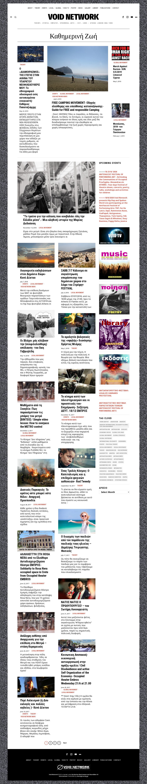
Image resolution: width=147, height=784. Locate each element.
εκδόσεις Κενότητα (114, 477)
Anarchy (122, 421)
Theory (22, 65)
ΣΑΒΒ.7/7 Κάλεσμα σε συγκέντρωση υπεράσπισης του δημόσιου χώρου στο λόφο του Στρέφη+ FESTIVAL (74, 279)
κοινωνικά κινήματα (106, 480)
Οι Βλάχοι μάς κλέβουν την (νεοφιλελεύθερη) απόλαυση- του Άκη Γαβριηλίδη (34, 346)
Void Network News (59, 96)
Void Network (53, 774)
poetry (102, 444)
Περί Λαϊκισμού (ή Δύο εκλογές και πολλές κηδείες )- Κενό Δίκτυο (34, 704)
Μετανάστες (118, 468)
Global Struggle (119, 435)
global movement (106, 435)
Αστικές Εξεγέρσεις (106, 459)
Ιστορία (121, 462)
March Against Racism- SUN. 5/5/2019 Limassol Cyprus (120, 72)
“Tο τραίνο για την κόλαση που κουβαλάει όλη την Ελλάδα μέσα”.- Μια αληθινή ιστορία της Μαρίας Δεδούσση (53, 220)
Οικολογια (103, 471)
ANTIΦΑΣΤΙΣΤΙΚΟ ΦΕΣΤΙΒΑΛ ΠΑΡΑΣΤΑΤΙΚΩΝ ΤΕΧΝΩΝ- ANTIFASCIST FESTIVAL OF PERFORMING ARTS (112, 407)
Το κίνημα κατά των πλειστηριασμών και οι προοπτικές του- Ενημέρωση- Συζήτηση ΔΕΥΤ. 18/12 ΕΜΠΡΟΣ (75, 404)
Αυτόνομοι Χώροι (105, 462)
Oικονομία (122, 441)
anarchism (114, 421)
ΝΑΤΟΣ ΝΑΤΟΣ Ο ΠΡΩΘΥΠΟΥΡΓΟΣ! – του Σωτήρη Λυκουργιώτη (75, 605)
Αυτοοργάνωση (118, 459)
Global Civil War (118, 432)
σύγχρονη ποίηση (121, 480)
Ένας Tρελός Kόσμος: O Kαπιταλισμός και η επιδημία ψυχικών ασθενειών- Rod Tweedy (75, 476)
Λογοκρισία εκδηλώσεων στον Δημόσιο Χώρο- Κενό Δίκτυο (35, 274)
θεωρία (125, 477)
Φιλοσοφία (103, 477)
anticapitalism (105, 429)
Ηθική (115, 462)
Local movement (82, 94)
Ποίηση (119, 471)
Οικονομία (111, 471)
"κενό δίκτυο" (104, 421)
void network (122, 450)
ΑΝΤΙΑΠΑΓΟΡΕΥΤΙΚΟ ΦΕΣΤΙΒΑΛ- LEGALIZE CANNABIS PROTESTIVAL (114, 393)
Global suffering (106, 438)
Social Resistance (120, 447)
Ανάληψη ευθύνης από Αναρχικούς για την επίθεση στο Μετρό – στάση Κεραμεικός (33, 641)
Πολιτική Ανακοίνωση (107, 474)
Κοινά (114, 465)
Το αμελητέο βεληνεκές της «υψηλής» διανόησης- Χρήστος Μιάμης (77, 340)
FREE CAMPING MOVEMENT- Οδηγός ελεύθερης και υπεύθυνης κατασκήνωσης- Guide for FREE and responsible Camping (77, 106)
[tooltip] (123, 17)
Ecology (124, 429)
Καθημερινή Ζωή (105, 465)
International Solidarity (108, 441)
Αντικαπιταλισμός (106, 456)
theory (102, 450)
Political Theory (111, 444)
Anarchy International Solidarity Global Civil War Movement (114, 425)
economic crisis (105, 432)
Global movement (67, 94)
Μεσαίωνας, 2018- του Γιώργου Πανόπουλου (119, 128)
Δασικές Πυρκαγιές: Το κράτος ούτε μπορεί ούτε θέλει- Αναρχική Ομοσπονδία (35, 495)
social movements (106, 447)
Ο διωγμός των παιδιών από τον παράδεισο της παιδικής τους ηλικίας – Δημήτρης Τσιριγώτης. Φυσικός (76, 544)
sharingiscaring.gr (82, 776)
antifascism (116, 429)
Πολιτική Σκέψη (121, 474)
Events (55, 94)
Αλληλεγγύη (104, 453)
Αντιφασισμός (118, 456)
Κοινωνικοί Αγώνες (106, 468)
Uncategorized (111, 450)
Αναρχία (112, 453)
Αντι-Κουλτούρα (121, 453)
